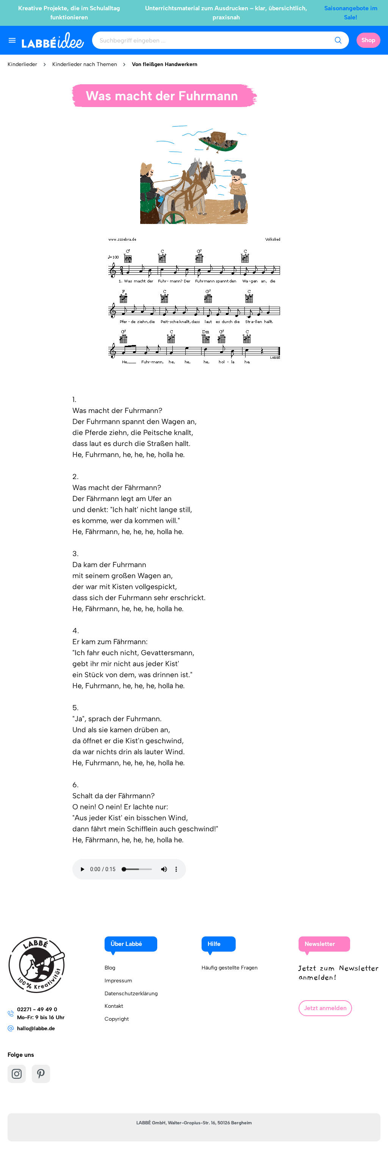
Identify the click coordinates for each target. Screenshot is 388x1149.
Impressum (118, 980)
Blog (110, 968)
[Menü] (12, 40)
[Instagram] (17, 1074)
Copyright (117, 1019)
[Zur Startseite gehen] (52, 40)
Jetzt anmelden (325, 1008)
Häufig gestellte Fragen (230, 968)
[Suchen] (338, 40)
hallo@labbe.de (36, 1028)
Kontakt (114, 1006)
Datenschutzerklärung (131, 993)
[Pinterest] (41, 1074)
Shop (368, 40)
